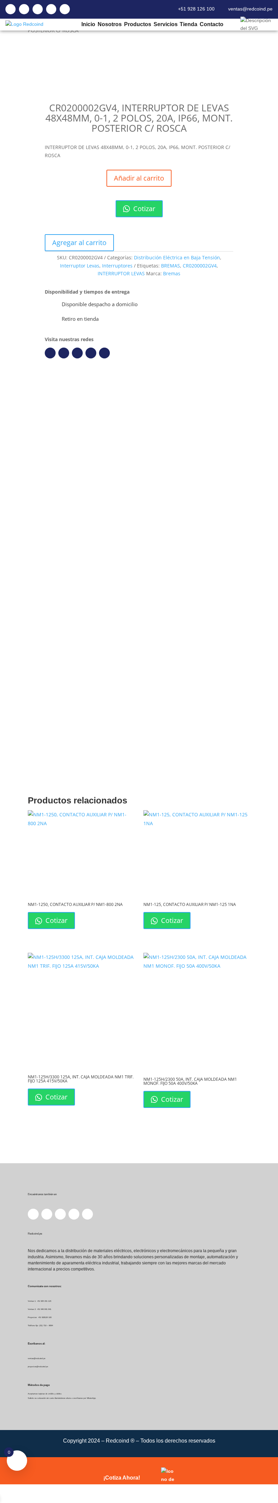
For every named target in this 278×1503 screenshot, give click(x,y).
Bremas (171, 273)
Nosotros (109, 24)
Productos (137, 24)
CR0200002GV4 (200, 265)
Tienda (188, 24)
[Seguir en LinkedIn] (63, 353)
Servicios (165, 24)
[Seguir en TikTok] (104, 353)
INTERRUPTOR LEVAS (121, 273)
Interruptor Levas (79, 265)
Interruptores (117, 265)
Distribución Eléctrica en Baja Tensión (177, 257)
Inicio (88, 24)
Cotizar (143, 208)
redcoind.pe (210, 494)
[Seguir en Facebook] (50, 353)
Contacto (211, 24)
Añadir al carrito (139, 178)
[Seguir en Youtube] (90, 353)
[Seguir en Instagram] (77, 353)
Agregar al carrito (79, 242)
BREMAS (170, 265)
